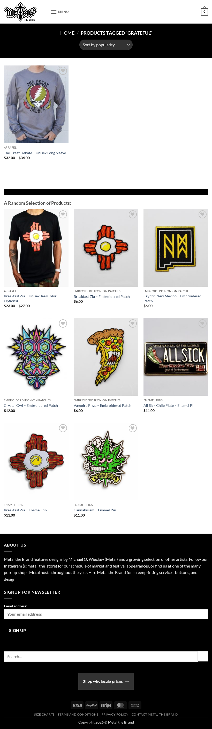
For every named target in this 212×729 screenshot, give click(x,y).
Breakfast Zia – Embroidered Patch (102, 296)
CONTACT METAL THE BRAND (155, 714)
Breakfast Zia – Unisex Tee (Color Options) (30, 298)
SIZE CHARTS (44, 714)
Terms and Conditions (78, 714)
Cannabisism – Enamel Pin (95, 510)
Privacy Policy (115, 714)
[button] (60, 11)
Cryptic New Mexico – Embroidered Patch (172, 298)
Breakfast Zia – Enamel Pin (25, 510)
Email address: (15, 606)
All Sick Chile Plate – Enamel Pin (169, 405)
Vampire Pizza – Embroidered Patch (102, 405)
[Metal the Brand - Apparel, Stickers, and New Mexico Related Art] (25, 12)
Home (67, 33)
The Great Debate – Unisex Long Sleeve (35, 153)
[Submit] (203, 656)
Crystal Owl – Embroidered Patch (31, 405)
